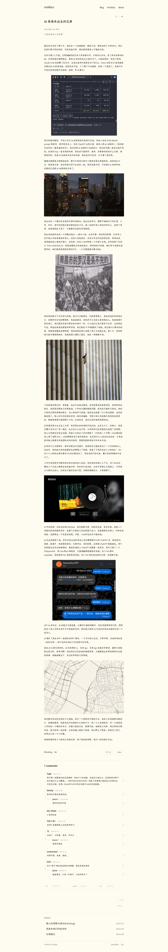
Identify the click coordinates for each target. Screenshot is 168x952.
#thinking (48, 752)
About (121, 7)
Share (119, 752)
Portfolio (111, 7)
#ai (55, 752)
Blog (102, 7)
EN (116, 16)
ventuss (49, 7)
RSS (122, 944)
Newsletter (115, 944)
